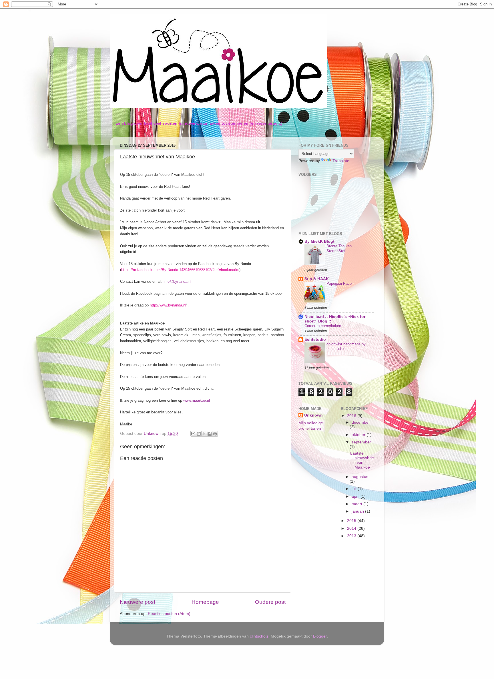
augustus (360, 477)
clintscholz (259, 636)
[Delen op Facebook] (209, 434)
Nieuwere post (137, 602)
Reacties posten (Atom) (169, 614)
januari (358, 511)
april (356, 496)
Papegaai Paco (339, 283)
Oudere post (270, 602)
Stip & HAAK (316, 279)
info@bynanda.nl (177, 281)
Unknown (313, 415)
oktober (359, 435)
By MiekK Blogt (319, 241)
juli (355, 489)
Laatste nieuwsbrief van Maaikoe (362, 460)
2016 (352, 416)
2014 (352, 528)
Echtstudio (315, 339)
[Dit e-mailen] (193, 434)
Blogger (320, 636)
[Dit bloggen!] (199, 434)
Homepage (205, 602)
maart (357, 504)
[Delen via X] (204, 434)
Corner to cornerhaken (322, 326)
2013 (352, 536)
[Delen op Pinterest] (215, 434)
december (361, 422)
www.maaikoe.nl (196, 400)
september (361, 442)
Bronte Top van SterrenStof (339, 248)
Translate (340, 161)
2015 (352, 521)
